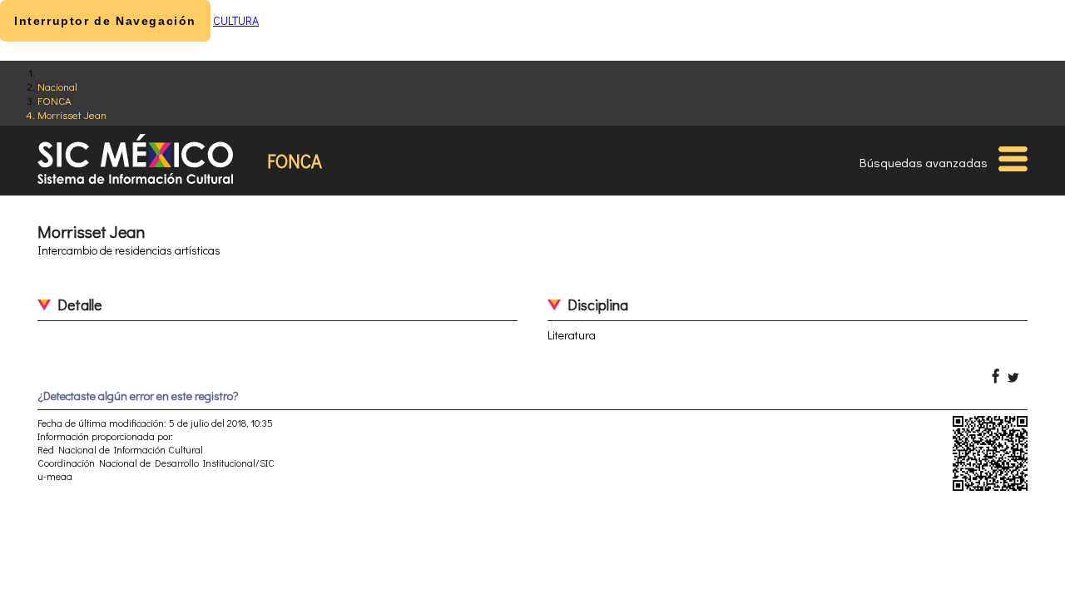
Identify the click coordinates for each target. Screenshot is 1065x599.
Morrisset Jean (71, 114)
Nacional (57, 86)
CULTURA (236, 20)
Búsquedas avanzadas (923, 162)
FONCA (54, 100)
